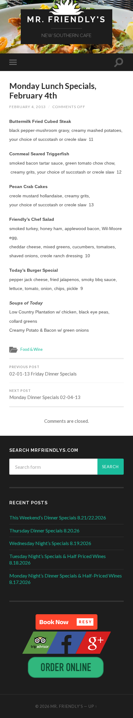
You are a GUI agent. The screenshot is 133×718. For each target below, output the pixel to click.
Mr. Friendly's (66, 19)
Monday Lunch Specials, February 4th (52, 91)
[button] (66, 622)
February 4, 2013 (27, 106)
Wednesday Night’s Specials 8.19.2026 (50, 543)
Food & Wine (31, 349)
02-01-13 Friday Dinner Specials (43, 370)
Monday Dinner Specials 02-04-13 (44, 394)
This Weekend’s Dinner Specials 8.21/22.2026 (57, 517)
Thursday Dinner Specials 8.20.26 (44, 530)
